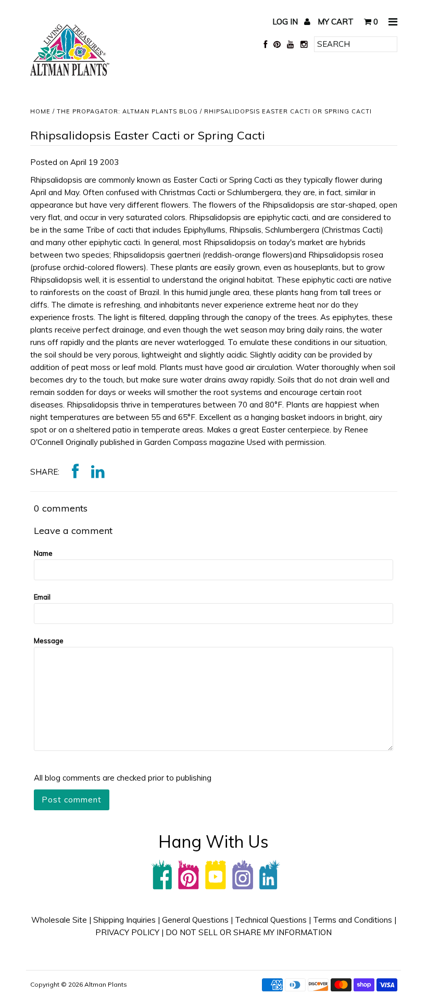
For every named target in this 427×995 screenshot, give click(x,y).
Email (42, 597)
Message (49, 640)
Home (40, 111)
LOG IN (286, 22)
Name (43, 553)
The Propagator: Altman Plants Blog (127, 111)
